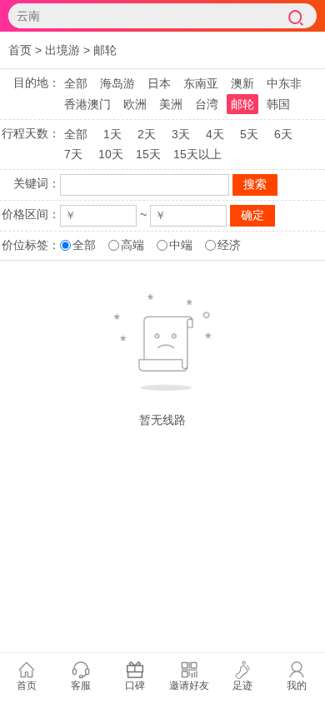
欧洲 (135, 104)
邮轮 (105, 50)
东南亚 (200, 83)
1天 (112, 134)
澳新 (242, 83)
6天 (283, 134)
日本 (159, 83)
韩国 (278, 104)
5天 (249, 134)
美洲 (170, 104)
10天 (110, 154)
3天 (181, 134)
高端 (132, 245)
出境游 (62, 50)
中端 (180, 245)
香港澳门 (87, 104)
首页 (20, 50)
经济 (229, 245)
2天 (147, 134)
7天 (73, 154)
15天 (148, 154)
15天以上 (197, 154)
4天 (215, 134)
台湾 (206, 104)
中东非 (284, 83)
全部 (76, 83)
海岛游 (117, 83)
